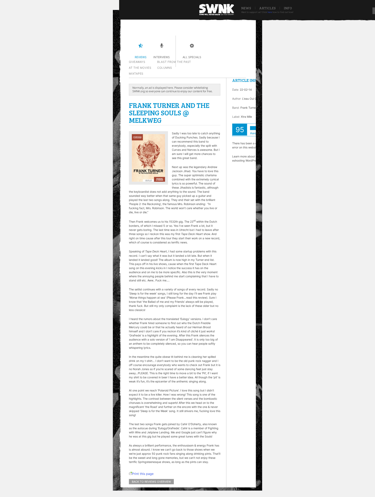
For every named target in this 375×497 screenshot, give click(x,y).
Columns (164, 67)
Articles (267, 8)
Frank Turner (248, 107)
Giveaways (137, 61)
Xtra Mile (246, 116)
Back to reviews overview (151, 481)
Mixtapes (136, 73)
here (270, 12)
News (246, 8)
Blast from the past (174, 61)
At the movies (140, 67)
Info (288, 8)
